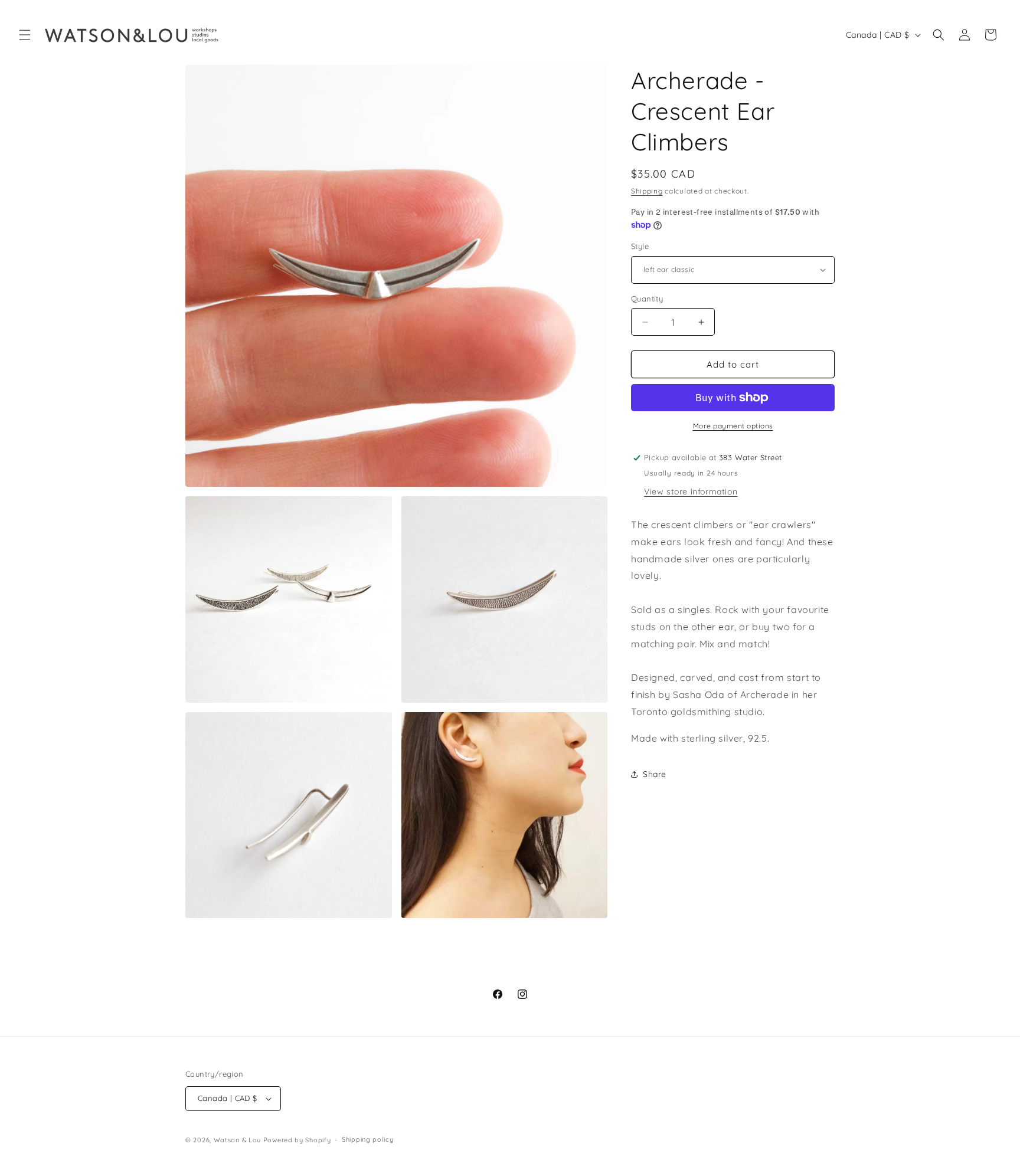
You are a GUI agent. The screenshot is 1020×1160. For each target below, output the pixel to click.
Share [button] (654, 774)
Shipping (647, 190)
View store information (690, 491)
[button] (25, 35)
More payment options (733, 425)
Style (640, 246)
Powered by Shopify (297, 1140)
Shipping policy (368, 1139)
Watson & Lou (237, 1140)
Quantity (647, 298)
